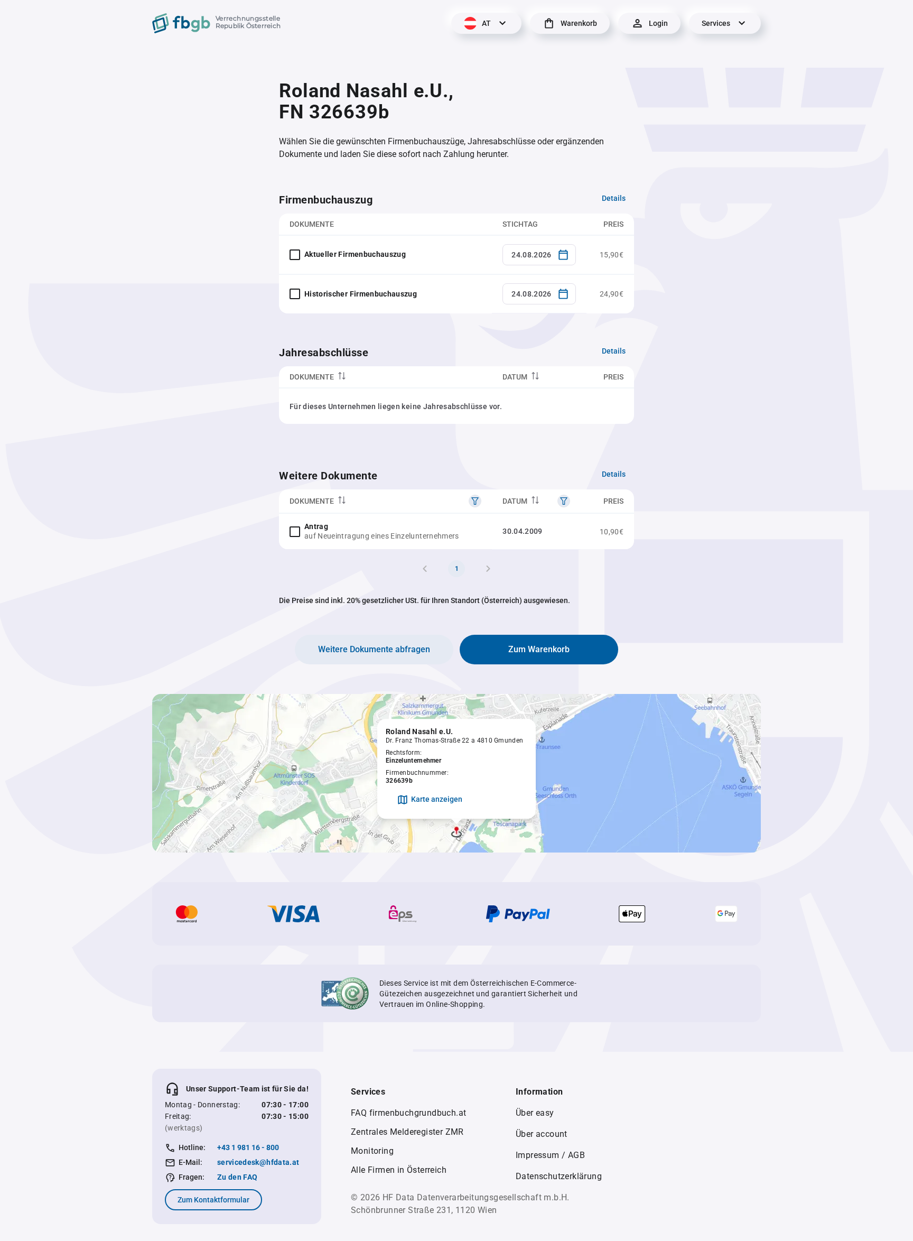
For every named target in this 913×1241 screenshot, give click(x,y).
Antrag (316, 526)
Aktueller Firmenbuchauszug (355, 254)
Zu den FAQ (237, 1177)
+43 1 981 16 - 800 (248, 1147)
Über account (541, 1134)
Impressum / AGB (550, 1155)
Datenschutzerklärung (559, 1176)
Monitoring (372, 1151)
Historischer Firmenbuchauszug (360, 294)
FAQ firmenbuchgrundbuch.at (408, 1113)
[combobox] (539, 254)
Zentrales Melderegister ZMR (407, 1132)
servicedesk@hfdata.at (258, 1162)
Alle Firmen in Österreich (398, 1170)
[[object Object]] (475, 501)
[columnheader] (385, 377)
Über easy (535, 1113)
